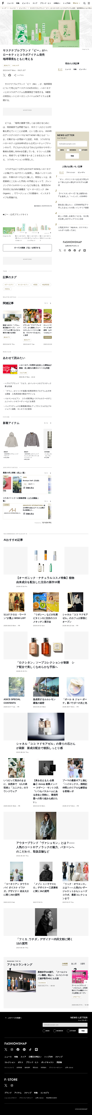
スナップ (58, 1057)
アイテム (18, 1093)
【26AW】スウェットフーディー (11, 455)
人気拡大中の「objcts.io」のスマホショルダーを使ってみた (73, 228)
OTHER (84, 150)
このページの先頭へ (15, 1018)
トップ (4, 8)
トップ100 (66, 3)
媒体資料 (27, 1067)
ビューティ (26, 3)
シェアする (20, 75)
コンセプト (44, 1093)
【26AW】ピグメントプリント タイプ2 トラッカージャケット (31, 455)
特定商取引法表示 (51, 1098)
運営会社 (35, 1067)
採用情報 (19, 1067)
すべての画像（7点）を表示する (27, 248)
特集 (17, 3)
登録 (72, 156)
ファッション (70, 172)
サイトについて (9, 1067)
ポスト (20, 1062)
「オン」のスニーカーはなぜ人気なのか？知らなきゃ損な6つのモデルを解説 (73, 182)
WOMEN (73, 150)
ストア (35, 3)
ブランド (8, 1093)
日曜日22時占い (35, 1057)
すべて (60, 69)
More (75, 3)
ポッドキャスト (47, 1062)
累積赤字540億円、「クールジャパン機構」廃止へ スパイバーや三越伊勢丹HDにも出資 (53, 975)
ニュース (10, 3)
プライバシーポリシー (55, 1067)
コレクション (9, 1062)
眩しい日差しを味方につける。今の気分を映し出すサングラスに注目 (73, 217)
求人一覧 (20, 473)
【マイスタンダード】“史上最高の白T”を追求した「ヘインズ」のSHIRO (72, 195)
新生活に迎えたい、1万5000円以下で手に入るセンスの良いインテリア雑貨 (73, 206)
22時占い (57, 3)
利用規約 (43, 1067)
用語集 (59, 1062)
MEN (62, 150)
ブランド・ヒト (45, 3)
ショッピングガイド (10, 1098)
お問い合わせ (69, 1067)
